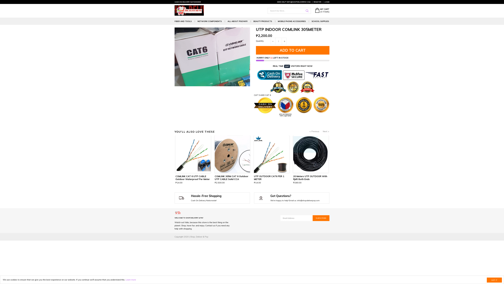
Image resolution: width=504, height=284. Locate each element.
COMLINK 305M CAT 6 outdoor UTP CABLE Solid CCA (231, 178)
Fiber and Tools (183, 21)
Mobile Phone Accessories (292, 21)
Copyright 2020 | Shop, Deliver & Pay (191, 236)
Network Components (210, 21)
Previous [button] (315, 131)
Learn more (130, 279)
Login (326, 2)
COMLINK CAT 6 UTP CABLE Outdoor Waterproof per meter (192, 178)
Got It (494, 280)
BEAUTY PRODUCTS (262, 21)
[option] (193, 162)
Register (317, 2)
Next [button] (325, 131)
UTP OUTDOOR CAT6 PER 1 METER (269, 178)
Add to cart (293, 50)
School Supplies (320, 21)
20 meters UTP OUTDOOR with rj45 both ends (310, 178)
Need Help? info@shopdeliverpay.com (293, 2)
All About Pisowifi (238, 21)
